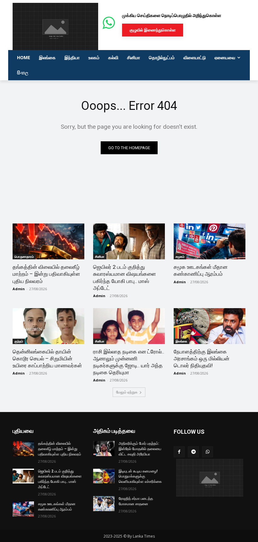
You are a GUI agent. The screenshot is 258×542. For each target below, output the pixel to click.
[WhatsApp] (207, 451)
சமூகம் (180, 256)
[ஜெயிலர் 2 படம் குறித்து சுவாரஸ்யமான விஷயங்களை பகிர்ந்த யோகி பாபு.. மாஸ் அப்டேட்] (129, 241)
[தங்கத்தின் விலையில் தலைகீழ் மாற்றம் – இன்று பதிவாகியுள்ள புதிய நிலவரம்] (48, 241)
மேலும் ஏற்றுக (126, 392)
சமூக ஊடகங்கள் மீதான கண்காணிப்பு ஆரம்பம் (200, 270)
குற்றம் (18, 341)
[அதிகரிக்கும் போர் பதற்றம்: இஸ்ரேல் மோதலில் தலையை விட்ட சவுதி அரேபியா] (104, 448)
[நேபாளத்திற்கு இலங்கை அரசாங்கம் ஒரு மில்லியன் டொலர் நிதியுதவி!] (209, 326)
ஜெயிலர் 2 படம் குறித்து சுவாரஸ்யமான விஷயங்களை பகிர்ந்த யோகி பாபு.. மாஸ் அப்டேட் (124, 277)
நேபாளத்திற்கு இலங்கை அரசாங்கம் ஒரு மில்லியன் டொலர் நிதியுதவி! (201, 358)
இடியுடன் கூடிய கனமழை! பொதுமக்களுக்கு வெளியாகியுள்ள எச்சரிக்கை (140, 476)
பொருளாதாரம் (24, 256)
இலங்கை (181, 341)
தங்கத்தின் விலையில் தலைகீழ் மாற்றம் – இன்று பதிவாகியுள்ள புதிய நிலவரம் (46, 274)
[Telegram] (193, 451)
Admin (19, 288)
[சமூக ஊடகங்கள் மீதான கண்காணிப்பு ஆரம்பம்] (209, 241)
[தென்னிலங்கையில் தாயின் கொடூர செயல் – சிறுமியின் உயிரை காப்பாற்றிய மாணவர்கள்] (48, 326)
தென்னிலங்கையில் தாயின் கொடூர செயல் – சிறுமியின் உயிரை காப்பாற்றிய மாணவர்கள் (47, 358)
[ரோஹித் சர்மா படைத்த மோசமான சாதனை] (104, 503)
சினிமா (99, 256)
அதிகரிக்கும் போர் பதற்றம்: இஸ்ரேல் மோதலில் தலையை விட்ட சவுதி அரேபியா (140, 448)
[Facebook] (179, 451)
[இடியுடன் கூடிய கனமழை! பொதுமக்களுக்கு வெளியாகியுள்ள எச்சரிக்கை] (104, 476)
